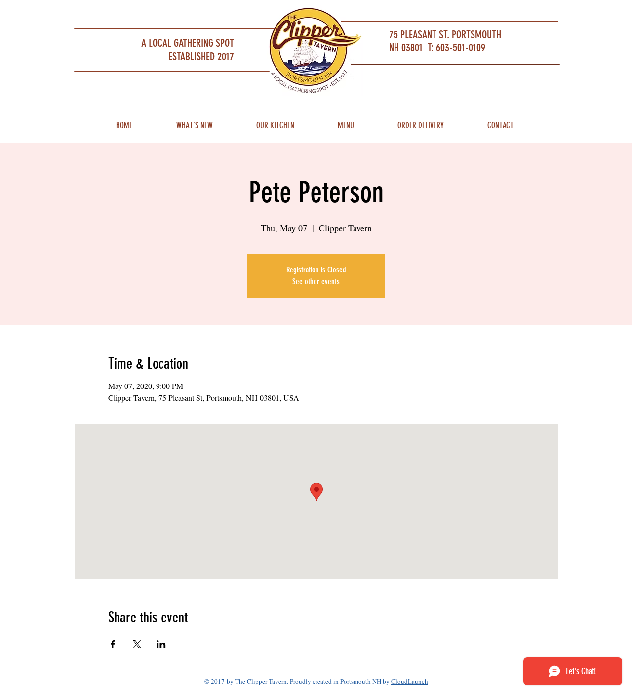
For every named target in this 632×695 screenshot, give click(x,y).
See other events (316, 281)
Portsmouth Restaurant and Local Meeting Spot (148, 12)
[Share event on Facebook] (113, 644)
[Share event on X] (137, 644)
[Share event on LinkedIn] (161, 644)
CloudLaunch (409, 681)
